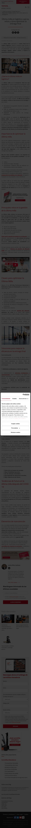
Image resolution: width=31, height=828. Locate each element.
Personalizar (14, 428)
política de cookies (20, 418)
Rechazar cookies (15, 432)
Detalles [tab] (14, 398)
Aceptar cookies (15, 423)
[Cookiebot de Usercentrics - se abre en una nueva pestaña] (22, 395)
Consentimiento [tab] (6, 398)
